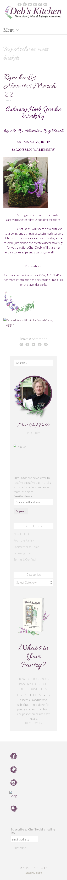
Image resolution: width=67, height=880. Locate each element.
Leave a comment (33, 338)
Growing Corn (23, 553)
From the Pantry (24, 540)
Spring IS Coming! (25, 559)
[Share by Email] (46, 344)
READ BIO (33, 433)
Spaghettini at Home (26, 547)
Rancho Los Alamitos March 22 (29, 86)
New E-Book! (22, 534)
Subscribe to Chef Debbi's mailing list (33, 831)
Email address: (23, 496)
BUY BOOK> (33, 723)
